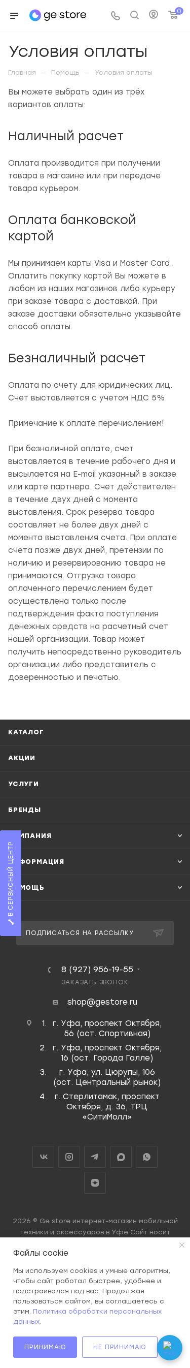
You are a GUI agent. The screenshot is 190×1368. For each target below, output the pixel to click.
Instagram (69, 1157)
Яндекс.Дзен (95, 1183)
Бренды (24, 810)
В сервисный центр (10, 880)
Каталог (26, 732)
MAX (121, 1157)
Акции (21, 758)
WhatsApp (147, 1157)
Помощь (26, 887)
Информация (36, 861)
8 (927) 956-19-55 (97, 970)
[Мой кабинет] (153, 15)
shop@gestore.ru (102, 1002)
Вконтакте (43, 1157)
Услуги (23, 784)
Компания (29, 836)
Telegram (95, 1157)
